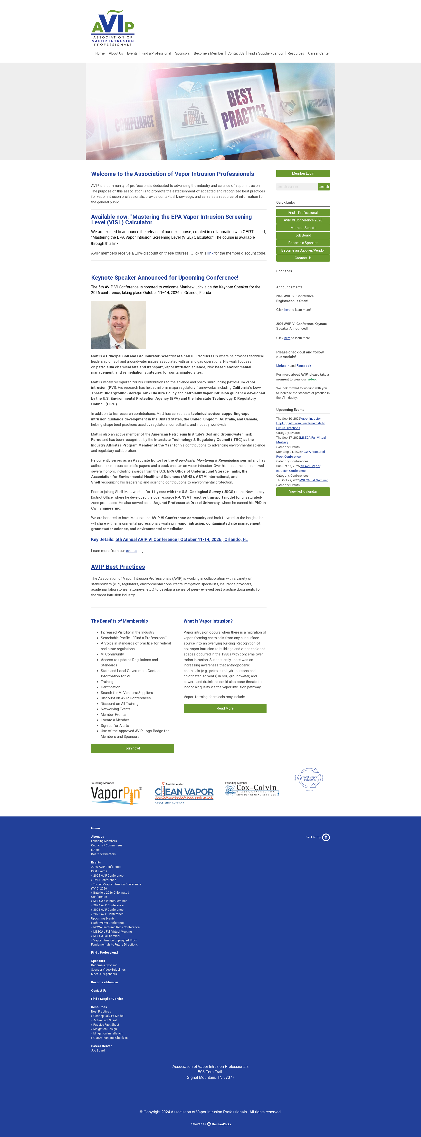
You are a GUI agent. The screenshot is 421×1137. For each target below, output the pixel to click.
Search (324, 187)
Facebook (304, 366)
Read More (225, 708)
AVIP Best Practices (118, 566)
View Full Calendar (303, 491)
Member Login (303, 173)
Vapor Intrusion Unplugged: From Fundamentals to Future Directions (300, 423)
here (287, 310)
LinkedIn (282, 366)
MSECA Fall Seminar (313, 480)
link (210, 253)
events (131, 551)
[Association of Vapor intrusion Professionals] (112, 45)
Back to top (313, 837)
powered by (199, 1124)
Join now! (132, 748)
